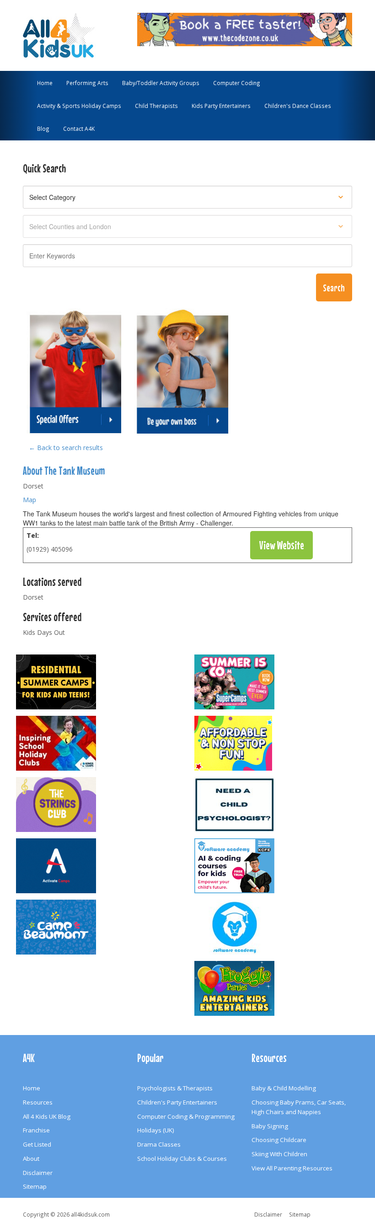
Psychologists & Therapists (175, 1088)
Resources (38, 1102)
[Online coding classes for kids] (244, 28)
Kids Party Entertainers (221, 105)
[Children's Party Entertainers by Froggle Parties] (276, 988)
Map (29, 499)
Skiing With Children (279, 1154)
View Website (281, 545)
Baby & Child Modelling (284, 1088)
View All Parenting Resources (292, 1168)
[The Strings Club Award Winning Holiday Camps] (98, 804)
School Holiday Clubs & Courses (182, 1158)
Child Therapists (156, 105)
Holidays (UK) (155, 1130)
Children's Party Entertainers (177, 1102)
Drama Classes (159, 1144)
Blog (43, 128)
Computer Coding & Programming (186, 1116)
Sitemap (35, 1186)
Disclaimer (38, 1173)
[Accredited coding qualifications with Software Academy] (276, 865)
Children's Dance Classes (297, 105)
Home (45, 82)
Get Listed (37, 1144)
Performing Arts (87, 82)
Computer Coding (236, 82)
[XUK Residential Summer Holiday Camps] (98, 681)
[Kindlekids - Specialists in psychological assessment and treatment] (276, 804)
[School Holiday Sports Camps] (98, 743)
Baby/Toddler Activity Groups (160, 82)
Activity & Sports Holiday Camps (79, 105)
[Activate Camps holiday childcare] (98, 865)
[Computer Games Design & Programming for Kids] (276, 927)
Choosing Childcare (279, 1140)
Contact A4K (79, 128)
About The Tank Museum (64, 470)
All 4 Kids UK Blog (46, 1116)
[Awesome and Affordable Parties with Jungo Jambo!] (276, 743)
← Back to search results (66, 447)
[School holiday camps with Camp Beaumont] (98, 927)
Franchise (36, 1130)
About (31, 1158)
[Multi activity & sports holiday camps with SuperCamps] (276, 681)
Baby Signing (270, 1126)
